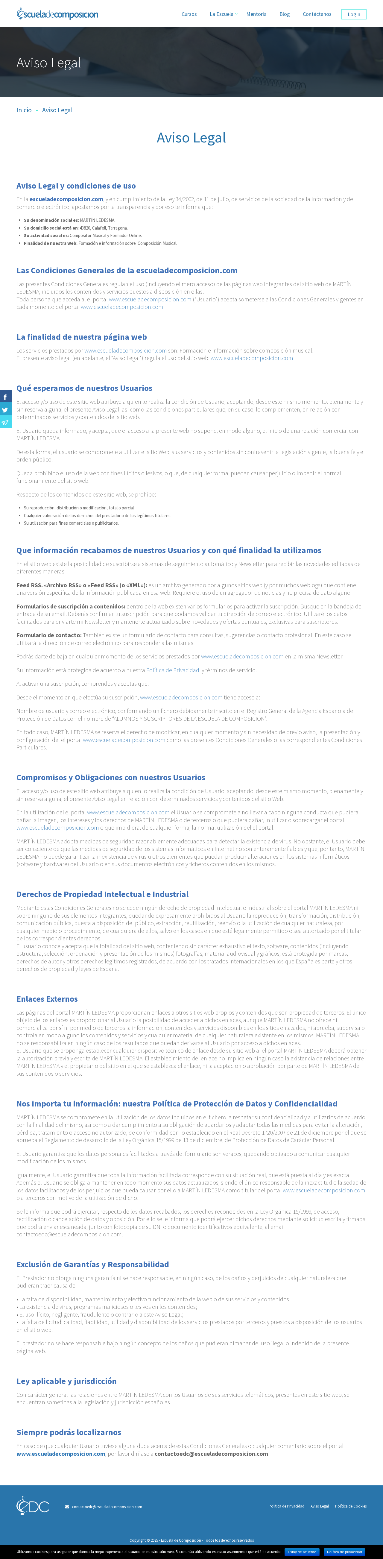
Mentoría (256, 13)
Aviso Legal (320, 1506)
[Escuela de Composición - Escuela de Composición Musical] (69, 16)
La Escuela (221, 13)
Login (354, 14)
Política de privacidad (344, 1552)
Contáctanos (317, 13)
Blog (284, 13)
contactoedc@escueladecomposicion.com (107, 1506)
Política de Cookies (351, 1506)
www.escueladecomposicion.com (150, 299)
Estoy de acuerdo (302, 1552)
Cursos (189, 13)
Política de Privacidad (172, 670)
